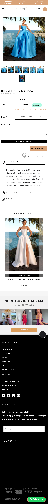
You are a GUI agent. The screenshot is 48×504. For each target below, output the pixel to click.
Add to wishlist (37, 156)
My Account (8, 350)
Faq (3, 365)
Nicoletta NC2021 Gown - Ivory (24, 280)
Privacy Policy (9, 386)
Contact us (8, 369)
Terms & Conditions (12, 382)
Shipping (6, 358)
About (5, 390)
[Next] (41, 39)
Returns (6, 361)
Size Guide (7, 354)
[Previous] (6, 39)
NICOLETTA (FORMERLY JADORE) (29, 110)
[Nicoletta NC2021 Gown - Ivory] (24, 244)
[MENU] (3, 8)
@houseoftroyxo (24, 305)
